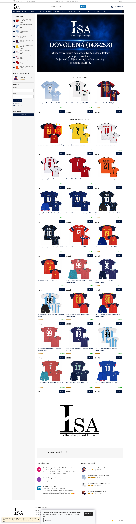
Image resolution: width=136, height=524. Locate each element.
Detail (61, 111)
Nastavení (48, 520)
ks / (23, 115)
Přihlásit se (18, 100)
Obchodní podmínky (72, 1)
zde (44, 516)
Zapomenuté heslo (18, 105)
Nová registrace (17, 103)
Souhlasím (88, 513)
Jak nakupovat (59, 1)
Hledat (83, 6)
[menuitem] (20, 11)
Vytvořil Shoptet (119, 520)
